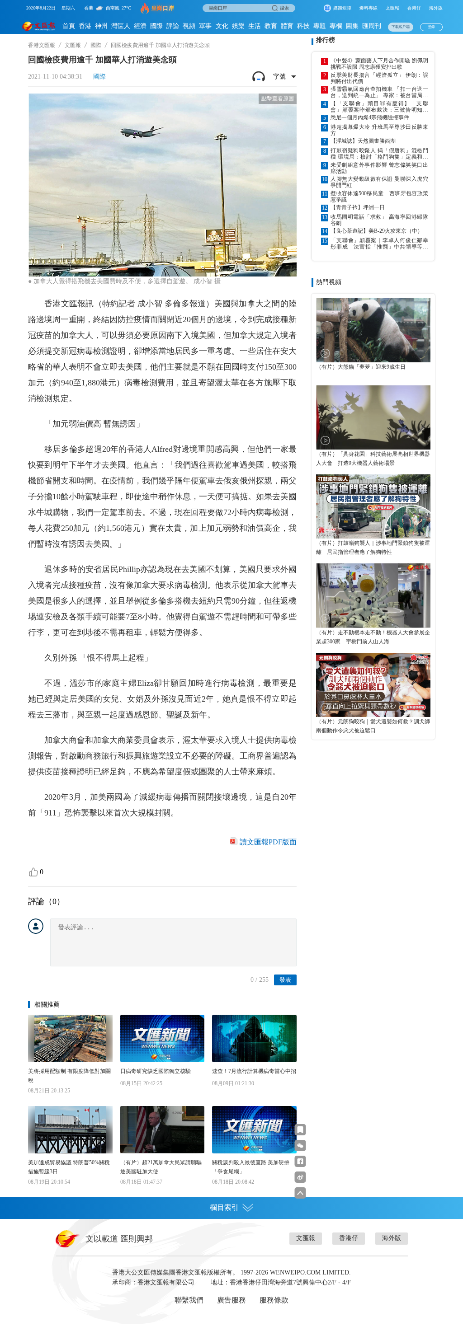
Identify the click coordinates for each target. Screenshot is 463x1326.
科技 (303, 26)
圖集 (352, 26)
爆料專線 (368, 7)
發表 (285, 979)
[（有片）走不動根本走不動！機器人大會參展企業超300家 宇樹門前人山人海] (373, 595)
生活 (254, 26)
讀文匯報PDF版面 (268, 842)
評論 (172, 26)
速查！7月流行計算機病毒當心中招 (254, 1071)
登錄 (431, 27)
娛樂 (238, 26)
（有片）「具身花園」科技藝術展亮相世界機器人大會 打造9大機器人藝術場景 (373, 458)
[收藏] (300, 1129)
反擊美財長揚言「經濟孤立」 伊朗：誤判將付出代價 (379, 78)
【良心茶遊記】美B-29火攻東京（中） (377, 231)
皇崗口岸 (162, 8)
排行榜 (325, 40)
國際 (156, 26)
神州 (101, 26)
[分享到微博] (300, 1177)
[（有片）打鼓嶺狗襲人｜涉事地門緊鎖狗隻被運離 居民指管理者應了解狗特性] (373, 506)
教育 (271, 26)
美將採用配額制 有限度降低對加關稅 (69, 1075)
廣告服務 (231, 1300)
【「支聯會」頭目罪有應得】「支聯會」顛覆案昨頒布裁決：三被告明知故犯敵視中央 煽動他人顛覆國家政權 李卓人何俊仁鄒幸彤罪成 (379, 106)
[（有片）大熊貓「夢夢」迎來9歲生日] (373, 330)
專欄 (336, 26)
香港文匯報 (41, 45)
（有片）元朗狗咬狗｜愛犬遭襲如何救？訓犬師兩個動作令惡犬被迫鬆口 (373, 726)
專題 (319, 26)
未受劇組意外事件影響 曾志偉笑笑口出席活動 (379, 168)
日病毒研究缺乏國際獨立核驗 (155, 1071)
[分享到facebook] (300, 1161)
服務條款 (274, 1300)
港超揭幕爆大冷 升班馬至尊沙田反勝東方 (379, 130)
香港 (85, 26)
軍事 (205, 26)
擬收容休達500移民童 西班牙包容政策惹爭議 (379, 196)
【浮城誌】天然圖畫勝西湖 (363, 141)
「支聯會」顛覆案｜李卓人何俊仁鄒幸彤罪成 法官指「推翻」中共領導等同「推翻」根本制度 (379, 243)
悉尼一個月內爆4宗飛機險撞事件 (370, 117)
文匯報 (392, 7)
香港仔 (414, 7)
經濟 (140, 26)
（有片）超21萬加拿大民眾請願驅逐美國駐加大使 (161, 1167)
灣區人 (120, 26)
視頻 (189, 26)
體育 (287, 26)
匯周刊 (371, 26)
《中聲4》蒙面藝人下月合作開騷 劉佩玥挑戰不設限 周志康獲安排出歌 (379, 63)
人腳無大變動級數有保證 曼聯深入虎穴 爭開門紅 (379, 182)
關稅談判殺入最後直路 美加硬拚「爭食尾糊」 (250, 1167)
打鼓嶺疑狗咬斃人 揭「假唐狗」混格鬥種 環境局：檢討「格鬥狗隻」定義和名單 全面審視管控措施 (379, 153)
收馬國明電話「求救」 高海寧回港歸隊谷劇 (379, 220)
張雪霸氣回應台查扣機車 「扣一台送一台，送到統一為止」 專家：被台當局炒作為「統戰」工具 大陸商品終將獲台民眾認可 (379, 92)
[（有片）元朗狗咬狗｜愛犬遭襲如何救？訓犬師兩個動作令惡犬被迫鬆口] (373, 685)
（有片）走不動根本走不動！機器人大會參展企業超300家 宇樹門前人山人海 (373, 637)
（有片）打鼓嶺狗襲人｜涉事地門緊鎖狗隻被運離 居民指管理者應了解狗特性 (373, 547)
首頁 (68, 26)
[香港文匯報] (39, 26)
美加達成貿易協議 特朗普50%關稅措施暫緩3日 (69, 1167)
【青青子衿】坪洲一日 (358, 207)
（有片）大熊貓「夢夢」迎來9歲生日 (361, 367)
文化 (222, 26)
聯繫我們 (189, 1300)
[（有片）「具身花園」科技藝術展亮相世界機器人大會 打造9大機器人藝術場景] (373, 417)
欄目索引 (224, 1207)
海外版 (436, 7)
